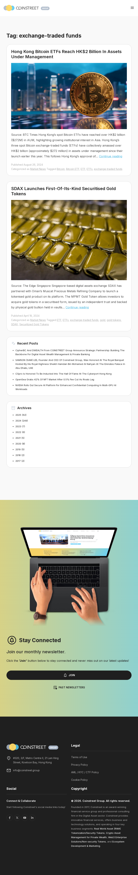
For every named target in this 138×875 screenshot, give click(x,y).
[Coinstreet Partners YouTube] (25, 818)
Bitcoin (61, 168)
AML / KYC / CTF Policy (85, 772)
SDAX (14, 324)
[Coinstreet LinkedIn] (32, 818)
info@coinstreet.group (26, 770)
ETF (83, 168)
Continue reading (110, 156)
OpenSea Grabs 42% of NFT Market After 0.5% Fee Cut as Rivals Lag (54, 379)
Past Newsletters (72, 687)
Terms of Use (79, 757)
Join (72, 675)
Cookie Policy (79, 779)
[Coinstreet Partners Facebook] (9, 818)
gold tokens (114, 320)
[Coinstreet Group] (27, 8)
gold (102, 320)
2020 (18, 443)
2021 (18, 437)
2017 (18, 460)
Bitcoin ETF (72, 168)
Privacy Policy (79, 764)
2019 (18, 449)
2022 (18, 432)
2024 (18, 420)
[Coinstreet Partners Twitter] (17, 818)
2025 (18, 414)
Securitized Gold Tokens (34, 324)
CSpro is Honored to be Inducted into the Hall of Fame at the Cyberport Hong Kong (63, 373)
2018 (18, 455)
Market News (38, 168)
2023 (18, 426)
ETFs (90, 168)
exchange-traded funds (108, 168)
